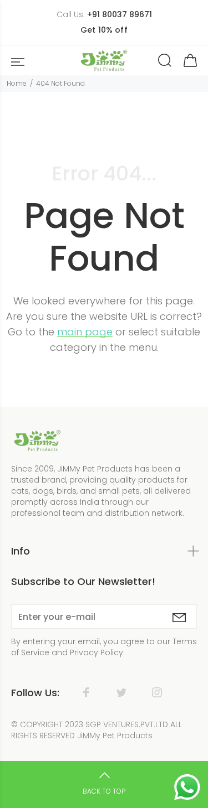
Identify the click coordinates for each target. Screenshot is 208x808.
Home (17, 83)
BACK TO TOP (104, 791)
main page (85, 332)
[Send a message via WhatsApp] (187, 787)
